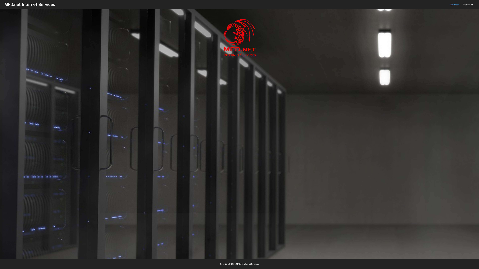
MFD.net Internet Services (29, 4)
